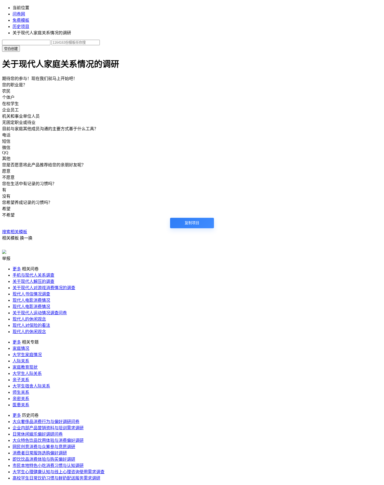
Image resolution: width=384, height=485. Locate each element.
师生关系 (21, 392)
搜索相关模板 (14, 232)
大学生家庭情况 (27, 354)
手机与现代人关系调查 (33, 275)
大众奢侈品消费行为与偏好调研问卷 (46, 421)
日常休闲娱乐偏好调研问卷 (38, 434)
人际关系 (21, 361)
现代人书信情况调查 (31, 294)
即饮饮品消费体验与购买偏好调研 (44, 459)
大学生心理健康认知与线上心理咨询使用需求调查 (58, 472)
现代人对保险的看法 (31, 325)
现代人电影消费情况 (31, 300)
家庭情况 (21, 348)
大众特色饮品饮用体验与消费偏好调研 (48, 440)
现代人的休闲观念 (29, 319)
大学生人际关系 (27, 373)
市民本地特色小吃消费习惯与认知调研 (48, 465)
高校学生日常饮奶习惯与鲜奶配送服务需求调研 (56, 478)
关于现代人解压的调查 (33, 281)
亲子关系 (21, 380)
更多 (17, 269)
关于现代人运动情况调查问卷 (40, 313)
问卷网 (19, 14)
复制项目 (192, 223)
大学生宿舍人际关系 (31, 386)
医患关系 (21, 405)
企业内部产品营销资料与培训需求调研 (48, 428)
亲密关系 (21, 398)
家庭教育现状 (25, 367)
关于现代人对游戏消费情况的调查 (44, 288)
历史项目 (21, 26)
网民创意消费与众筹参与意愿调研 (44, 446)
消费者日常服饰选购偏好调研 (40, 453)
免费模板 (21, 20)
